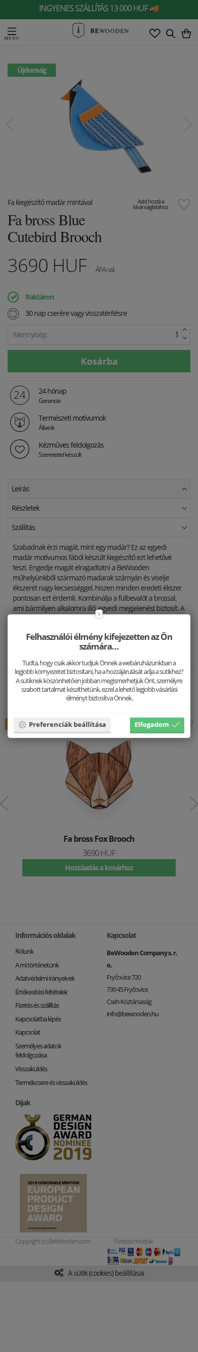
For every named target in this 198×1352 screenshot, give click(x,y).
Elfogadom (152, 724)
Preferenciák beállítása (67, 724)
